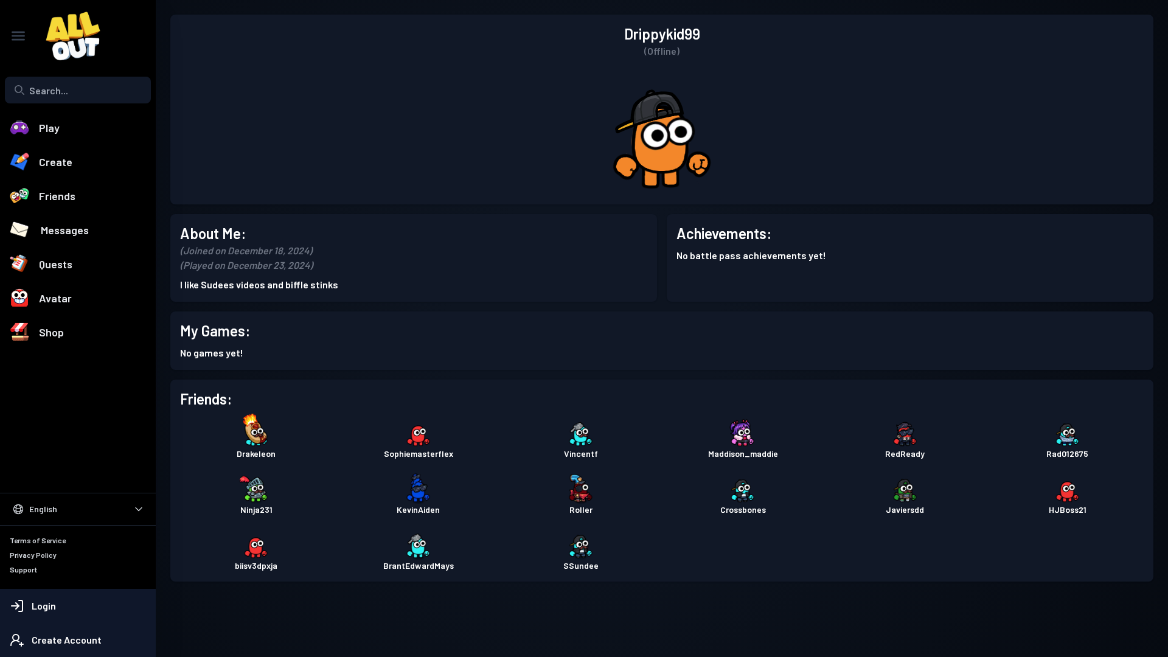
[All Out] (67, 36)
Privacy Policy (33, 555)
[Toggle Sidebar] (18, 35)
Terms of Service (38, 540)
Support (23, 569)
